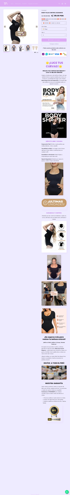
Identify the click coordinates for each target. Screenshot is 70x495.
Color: (44, 26)
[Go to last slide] (5, 26)
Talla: (43, 32)
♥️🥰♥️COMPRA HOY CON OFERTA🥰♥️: (54, 19)
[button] (59, 3)
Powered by (35, 494)
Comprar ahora (54, 44)
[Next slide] (36, 26)
